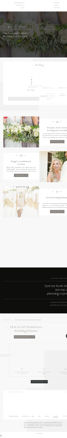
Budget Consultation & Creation (21, 163)
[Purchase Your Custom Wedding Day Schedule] (4, 44)
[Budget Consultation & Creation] (26, 175)
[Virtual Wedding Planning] (21, 201)
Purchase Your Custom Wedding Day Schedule (15, 35)
